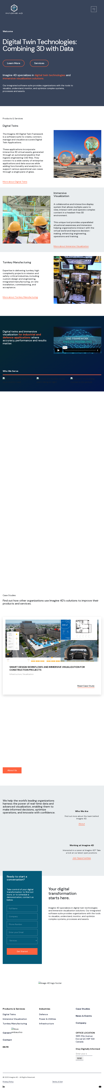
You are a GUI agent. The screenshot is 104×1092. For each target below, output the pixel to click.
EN (4, 1047)
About (82, 823)
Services (39, 63)
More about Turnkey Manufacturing (20, 297)
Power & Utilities (49, 576)
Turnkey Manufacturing (15, 1023)
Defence (10, 576)
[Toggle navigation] (93, 9)
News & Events (84, 1015)
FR (7, 1047)
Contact (7, 1039)
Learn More (13, 63)
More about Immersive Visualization (71, 246)
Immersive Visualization (15, 1019)
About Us (12, 770)
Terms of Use (57, 1081)
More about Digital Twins (15, 181)
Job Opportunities (81, 858)
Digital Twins (9, 1014)
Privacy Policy (8, 1081)
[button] (17, 704)
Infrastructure (81, 576)
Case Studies (83, 1008)
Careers (7, 1032)
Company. (81, 1022)
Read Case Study (67, 685)
